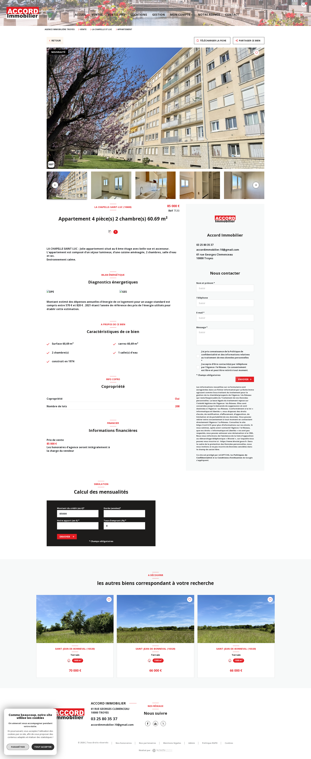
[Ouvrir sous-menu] (192, 14)
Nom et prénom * (205, 283)
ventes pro (116, 14)
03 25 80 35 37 (204, 245)
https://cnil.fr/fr (204, 425)
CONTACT (232, 14)
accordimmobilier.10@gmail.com (217, 249)
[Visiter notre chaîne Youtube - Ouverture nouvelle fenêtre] (155, 723)
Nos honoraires (124, 743)
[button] (256, 185)
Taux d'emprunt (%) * (115, 520)
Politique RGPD (210, 743)
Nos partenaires (147, 743)
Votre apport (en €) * (68, 520)
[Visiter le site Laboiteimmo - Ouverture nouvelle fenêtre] (162, 750)
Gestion (158, 14)
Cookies (229, 743)
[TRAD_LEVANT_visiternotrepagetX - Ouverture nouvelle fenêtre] (163, 723)
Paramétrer (18, 746)
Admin (191, 743)
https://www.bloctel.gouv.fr (233, 441)
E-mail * (200, 312)
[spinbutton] (124, 525)
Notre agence (209, 14)
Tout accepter (43, 746)
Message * (201, 327)
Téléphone (202, 297)
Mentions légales (172, 743)
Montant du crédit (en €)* (70, 508)
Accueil (80, 14)
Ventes (97, 14)
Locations (138, 14)
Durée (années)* (112, 508)
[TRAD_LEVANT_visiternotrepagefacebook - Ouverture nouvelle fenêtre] (147, 723)
